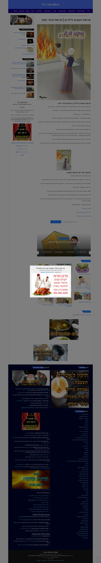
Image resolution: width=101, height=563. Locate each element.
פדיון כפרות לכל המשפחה (47, 272)
